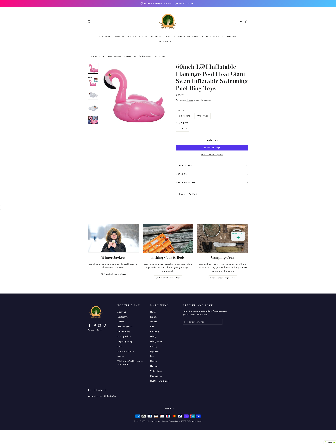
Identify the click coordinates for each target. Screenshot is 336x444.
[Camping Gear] (222, 238)
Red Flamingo (185, 115)
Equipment (178, 36)
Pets (188, 36)
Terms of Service (125, 326)
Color (180, 111)
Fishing (195, 36)
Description (184, 165)
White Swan (202, 115)
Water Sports (218, 36)
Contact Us (122, 316)
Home (101, 36)
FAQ (119, 346)
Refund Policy (123, 331)
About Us (121, 311)
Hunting (205, 36)
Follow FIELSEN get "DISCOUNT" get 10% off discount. (169, 3)
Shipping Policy (124, 341)
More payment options (212, 154)
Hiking (148, 36)
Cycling (169, 36)
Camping (137, 36)
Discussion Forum (125, 351)
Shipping (190, 100)
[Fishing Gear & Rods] (168, 238)
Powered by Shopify (95, 330)
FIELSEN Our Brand (167, 42)
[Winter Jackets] (113, 238)
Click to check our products (113, 274)
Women (118, 36)
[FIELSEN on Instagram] (99, 325)
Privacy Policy (124, 336)
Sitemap (121, 356)
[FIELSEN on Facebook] (89, 325)
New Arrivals (232, 36)
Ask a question (186, 182)
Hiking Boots (159, 36)
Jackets (108, 36)
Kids (127, 36)
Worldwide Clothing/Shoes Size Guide (130, 363)
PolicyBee (111, 396)
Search (120, 321)
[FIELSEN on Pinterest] (94, 325)
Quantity (182, 123)
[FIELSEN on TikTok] (104, 325)
